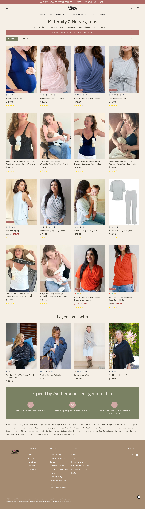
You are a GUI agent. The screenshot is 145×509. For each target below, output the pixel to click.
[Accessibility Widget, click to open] (138, 497)
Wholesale (32, 469)
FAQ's (73, 473)
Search (31, 454)
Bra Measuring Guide (80, 465)
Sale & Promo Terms (58, 487)
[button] (7, 7)
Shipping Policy (55, 476)
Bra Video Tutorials (79, 469)
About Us (31, 458)
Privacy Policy (55, 454)
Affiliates (31, 465)
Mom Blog (32, 462)
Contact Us (76, 454)
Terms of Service (56, 465)
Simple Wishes (16, 499)
